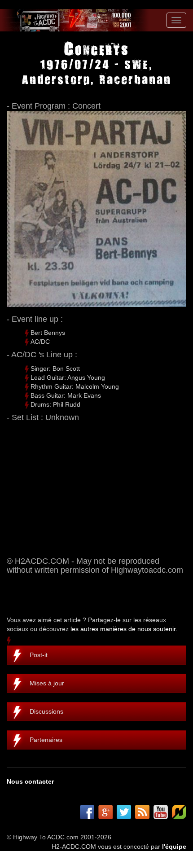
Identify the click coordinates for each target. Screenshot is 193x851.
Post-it (39, 654)
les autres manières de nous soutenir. (123, 628)
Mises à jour (47, 683)
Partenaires (46, 739)
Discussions (46, 711)
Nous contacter (30, 781)
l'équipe (174, 846)
